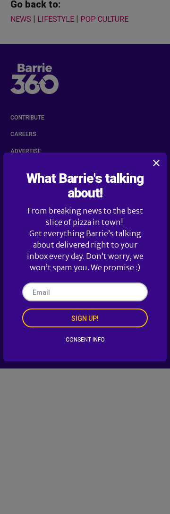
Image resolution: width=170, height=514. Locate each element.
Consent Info (85, 340)
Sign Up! (85, 318)
